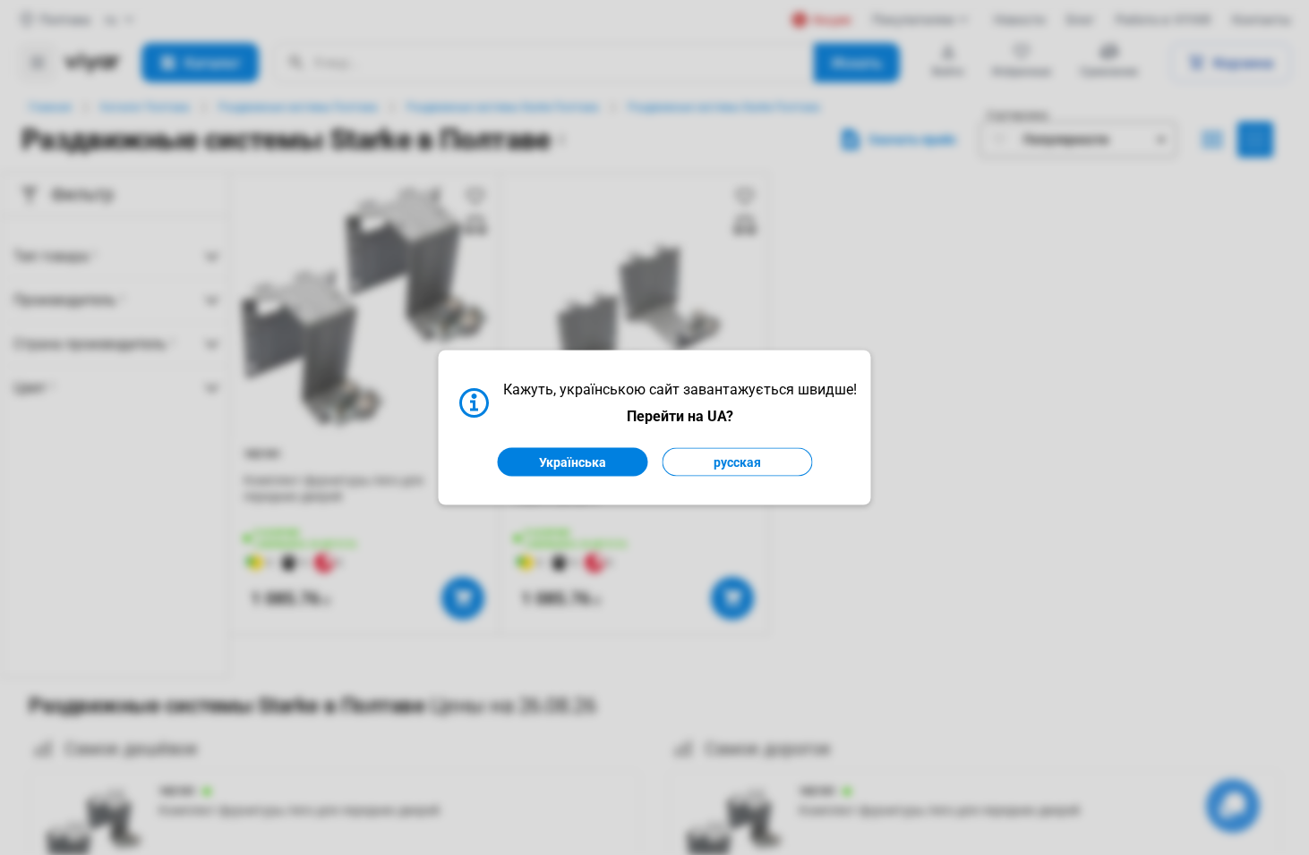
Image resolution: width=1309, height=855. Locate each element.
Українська (572, 462)
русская (737, 462)
